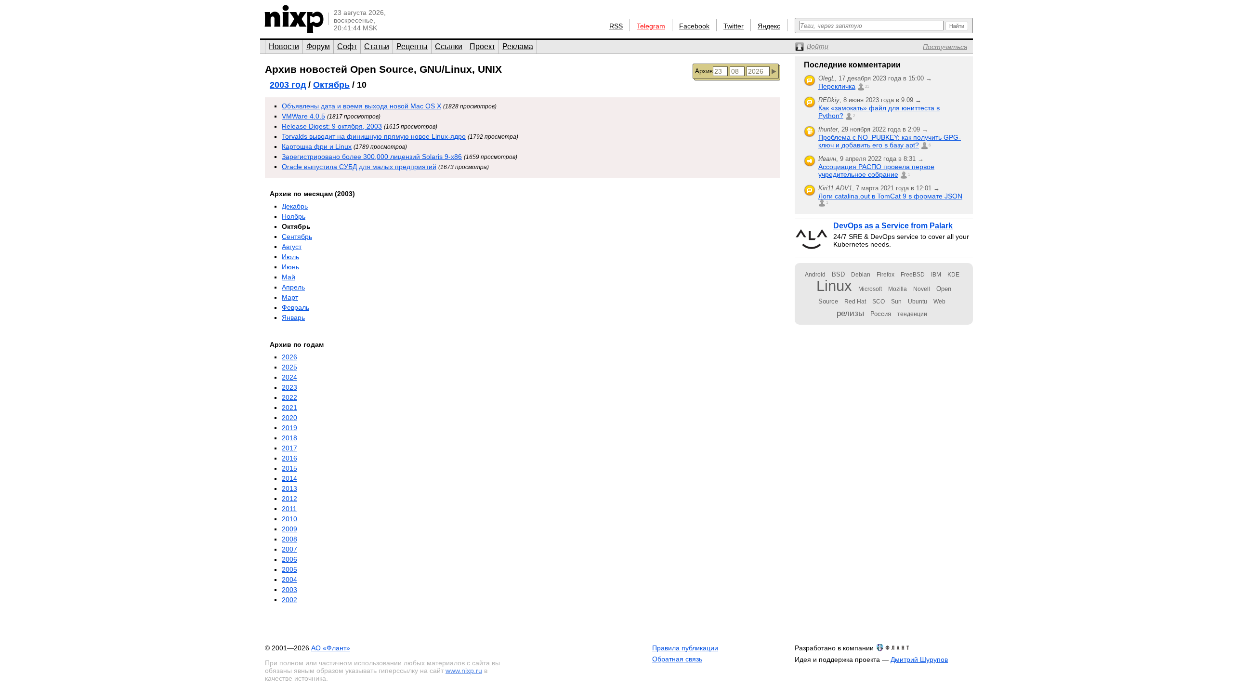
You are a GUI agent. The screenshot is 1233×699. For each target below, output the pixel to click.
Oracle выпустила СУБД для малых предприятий (359, 167)
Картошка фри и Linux (317, 146)
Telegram (651, 26)
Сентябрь (297, 236)
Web (939, 301)
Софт (347, 46)
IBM (936, 274)
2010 (289, 519)
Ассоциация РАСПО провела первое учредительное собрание (876, 170)
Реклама (517, 46)
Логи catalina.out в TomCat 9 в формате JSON (890, 196)
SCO (878, 301)
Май (288, 277)
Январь (293, 317)
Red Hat (855, 301)
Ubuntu (917, 301)
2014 (289, 478)
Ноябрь (293, 216)
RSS (616, 26)
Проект (482, 46)
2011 (289, 509)
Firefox (885, 274)
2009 (289, 529)
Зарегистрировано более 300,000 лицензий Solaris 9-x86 (372, 156)
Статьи (376, 46)
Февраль (295, 307)
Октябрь (331, 85)
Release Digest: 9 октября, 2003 (332, 126)
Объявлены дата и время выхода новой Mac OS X (361, 106)
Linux (834, 285)
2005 (289, 569)
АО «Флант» (330, 648)
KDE (953, 274)
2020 (289, 418)
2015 (289, 468)
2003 (289, 589)
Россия (880, 313)
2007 (289, 549)
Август (292, 247)
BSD (838, 274)
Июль (290, 257)
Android (815, 274)
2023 (289, 387)
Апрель (293, 287)
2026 (289, 357)
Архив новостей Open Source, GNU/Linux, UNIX (383, 69)
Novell (921, 289)
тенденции (912, 314)
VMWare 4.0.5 (303, 116)
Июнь (290, 267)
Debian (860, 274)
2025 (289, 367)
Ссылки (448, 46)
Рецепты (412, 46)
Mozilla (897, 289)
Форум (318, 46)
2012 (289, 498)
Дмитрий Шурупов (919, 659)
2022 (289, 397)
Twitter (733, 26)
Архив (704, 71)
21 (867, 86)
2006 (289, 559)
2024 (289, 377)
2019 (289, 428)
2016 (289, 458)
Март (290, 297)
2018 (289, 438)
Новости (284, 46)
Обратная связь (677, 659)
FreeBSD (913, 274)
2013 (289, 488)
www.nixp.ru (464, 670)
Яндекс (769, 26)
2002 (289, 600)
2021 (289, 407)
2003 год (288, 85)
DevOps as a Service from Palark (893, 226)
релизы (850, 313)
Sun (896, 301)
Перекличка (836, 86)
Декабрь (295, 206)
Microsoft (870, 289)
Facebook (694, 26)
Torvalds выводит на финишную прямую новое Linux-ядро (374, 136)
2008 (289, 539)
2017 (289, 448)
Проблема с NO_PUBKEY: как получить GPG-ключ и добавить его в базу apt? (889, 141)
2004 (289, 579)
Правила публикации (685, 648)
